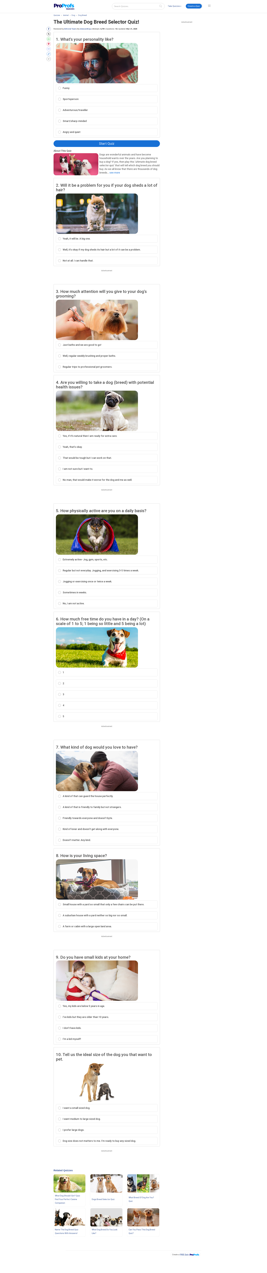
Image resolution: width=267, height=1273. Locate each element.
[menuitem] (174, 6)
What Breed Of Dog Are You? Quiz (141, 1199)
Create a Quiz (194, 6)
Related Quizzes (63, 1170)
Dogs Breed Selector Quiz (103, 1199)
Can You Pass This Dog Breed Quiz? (142, 1231)
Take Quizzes (174, 6)
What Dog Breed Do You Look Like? (104, 1231)
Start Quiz (106, 144)
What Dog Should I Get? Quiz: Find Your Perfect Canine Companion (67, 1199)
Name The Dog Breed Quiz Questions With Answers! (66, 1231)
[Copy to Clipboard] (49, 53)
